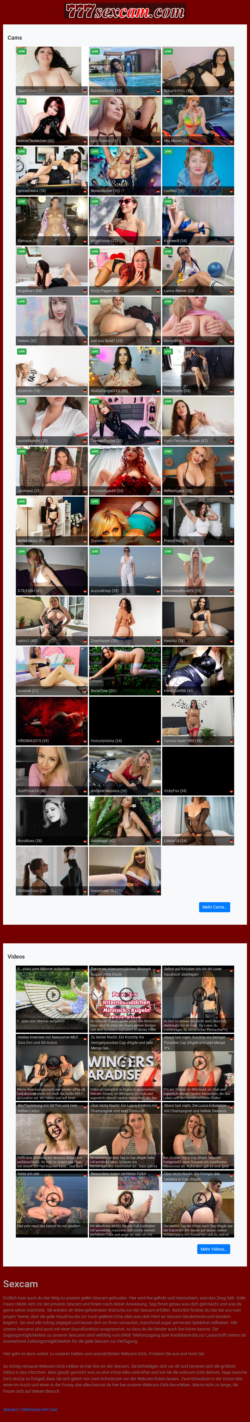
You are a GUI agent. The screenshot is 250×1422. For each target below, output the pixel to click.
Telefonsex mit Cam (39, 1409)
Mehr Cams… (214, 907)
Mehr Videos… (214, 1249)
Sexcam (10, 1409)
